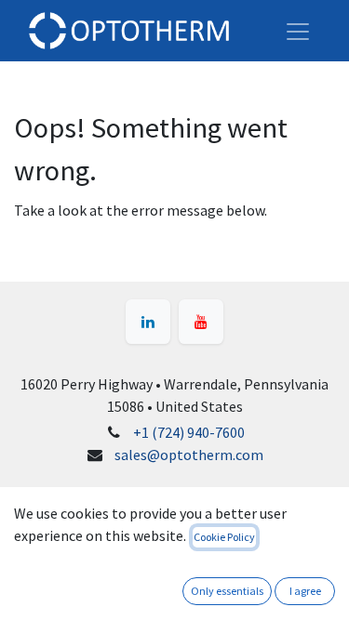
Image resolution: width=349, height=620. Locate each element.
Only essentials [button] (227, 591)
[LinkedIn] (148, 321)
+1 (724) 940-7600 (189, 432)
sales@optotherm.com (188, 454)
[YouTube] (201, 321)
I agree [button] (305, 591)
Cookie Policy (224, 537)
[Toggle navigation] (297, 30)
